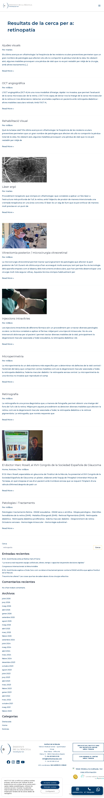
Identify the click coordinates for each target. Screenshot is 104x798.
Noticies (12, 469)
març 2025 (6, 632)
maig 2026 (6, 606)
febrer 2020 (7, 711)
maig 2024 (6, 647)
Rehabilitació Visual (15, 121)
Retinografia (10, 394)
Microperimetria (12, 356)
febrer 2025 (6, 636)
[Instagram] (13, 762)
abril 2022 (6, 696)
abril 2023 (6, 681)
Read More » (8, 70)
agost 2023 (7, 670)
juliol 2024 (6, 643)
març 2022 (6, 700)
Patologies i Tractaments (18, 503)
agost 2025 (6, 621)
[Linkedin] (18, 762)
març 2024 (6, 655)
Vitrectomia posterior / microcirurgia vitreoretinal (34, 252)
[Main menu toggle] (99, 5)
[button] (88, 747)
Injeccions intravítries (16, 318)
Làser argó (9, 186)
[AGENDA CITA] (77, 789)
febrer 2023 (7, 688)
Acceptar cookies (50, 783)
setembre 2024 (8, 640)
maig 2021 (6, 707)
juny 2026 (6, 602)
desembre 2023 (8, 662)
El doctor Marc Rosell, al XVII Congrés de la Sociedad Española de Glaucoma (51, 465)
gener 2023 (6, 692)
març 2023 (6, 685)
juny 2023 (6, 677)
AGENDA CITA (77, 792)
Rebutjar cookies (50, 787)
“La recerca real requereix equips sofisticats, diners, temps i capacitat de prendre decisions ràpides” (43, 563)
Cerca (4, 544)
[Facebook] (8, 762)
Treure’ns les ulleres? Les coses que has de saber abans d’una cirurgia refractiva (35, 576)
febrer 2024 (7, 658)
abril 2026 (6, 610)
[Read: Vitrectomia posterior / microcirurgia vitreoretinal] (24, 235)
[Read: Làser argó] (24, 170)
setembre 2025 (8, 617)
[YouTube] (23, 762)
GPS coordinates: (52, 765)
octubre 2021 (7, 703)
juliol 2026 (6, 599)
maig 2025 (6, 625)
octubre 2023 (7, 666)
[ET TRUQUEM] (89, 789)
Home (5, 469)
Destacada (6, 722)
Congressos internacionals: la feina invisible (20, 566)
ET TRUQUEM (89, 792)
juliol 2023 (6, 674)
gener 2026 (7, 614)
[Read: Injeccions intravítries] (24, 301)
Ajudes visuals (11, 45)
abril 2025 (6, 629)
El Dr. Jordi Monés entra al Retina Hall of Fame (21, 559)
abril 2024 (6, 651)
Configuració (50, 791)
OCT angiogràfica (13, 83)
